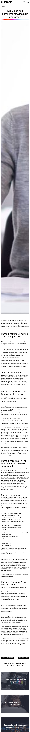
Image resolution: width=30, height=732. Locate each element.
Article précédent (8, 657)
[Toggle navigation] (1, 2)
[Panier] (24, 2)
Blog (3, 6)
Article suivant (23, 657)
